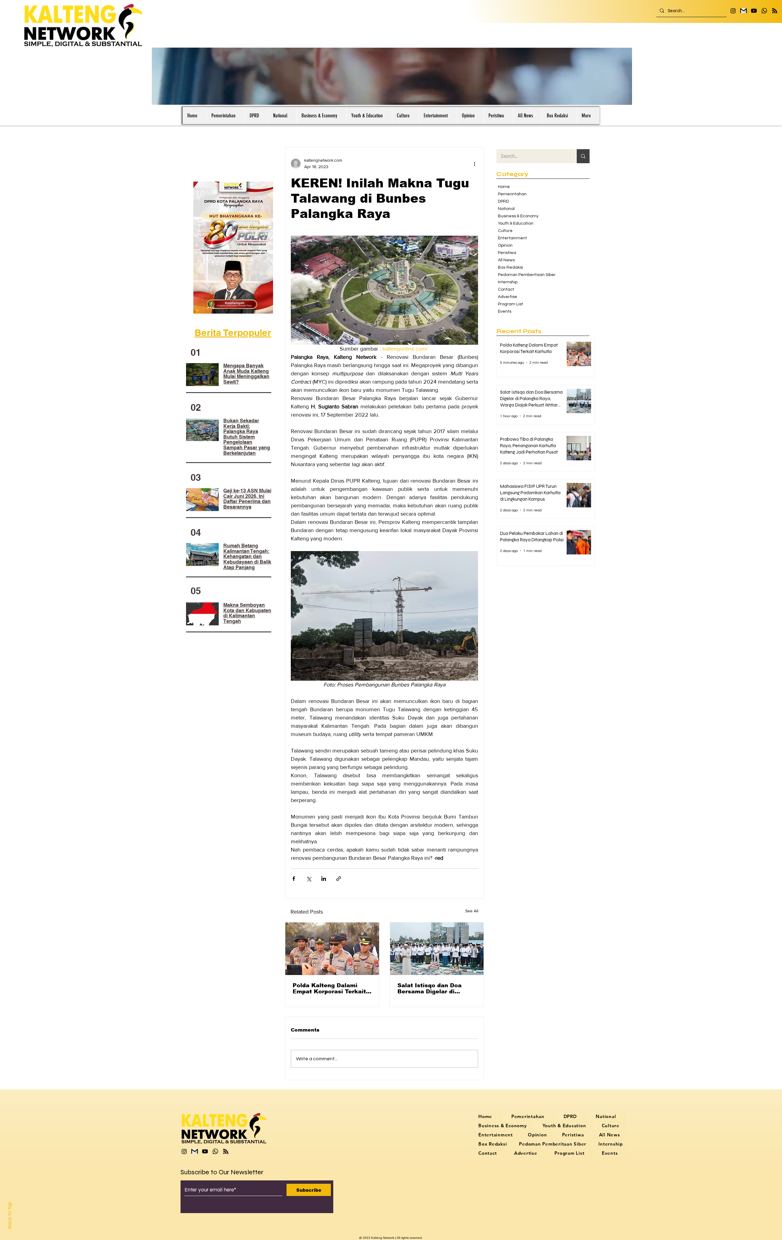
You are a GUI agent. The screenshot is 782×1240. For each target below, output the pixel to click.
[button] (624, 98)
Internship (507, 282)
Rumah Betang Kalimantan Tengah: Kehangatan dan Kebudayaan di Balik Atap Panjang (247, 556)
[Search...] (583, 156)
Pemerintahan (512, 194)
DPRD (503, 201)
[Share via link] (339, 878)
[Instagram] (733, 10)
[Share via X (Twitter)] (309, 878)
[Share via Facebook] (294, 878)
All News (506, 260)
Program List (510, 304)
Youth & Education (515, 223)
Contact (506, 289)
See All (471, 910)
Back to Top (9, 1215)
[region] (234, 247)
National (506, 209)
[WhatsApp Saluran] (774, 10)
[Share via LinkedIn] (324, 878)
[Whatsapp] (764, 10)
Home (504, 187)
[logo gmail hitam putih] (743, 10)
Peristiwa (507, 253)
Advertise (507, 297)
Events (504, 311)
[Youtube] (754, 10)
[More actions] (474, 163)
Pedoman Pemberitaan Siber (524, 275)
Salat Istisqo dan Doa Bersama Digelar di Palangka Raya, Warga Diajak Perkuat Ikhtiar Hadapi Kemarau (431, 988)
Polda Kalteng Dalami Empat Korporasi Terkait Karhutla (329, 988)
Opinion (505, 245)
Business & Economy (518, 216)
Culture (505, 231)
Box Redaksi (510, 267)
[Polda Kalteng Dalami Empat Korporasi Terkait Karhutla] (332, 948)
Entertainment (512, 238)
